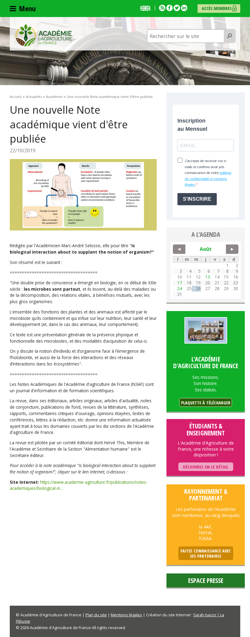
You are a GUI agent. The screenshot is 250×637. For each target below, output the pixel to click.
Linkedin (184, 8)
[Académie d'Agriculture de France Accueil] (44, 34)
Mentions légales (126, 615)
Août (206, 249)
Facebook (169, 8)
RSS (162, 8)
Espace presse (205, 580)
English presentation (146, 8)
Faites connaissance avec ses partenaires (205, 553)
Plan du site (96, 615)
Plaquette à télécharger (205, 403)
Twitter (176, 8)
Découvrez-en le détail (205, 467)
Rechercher (229, 36)
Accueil (16, 96)
